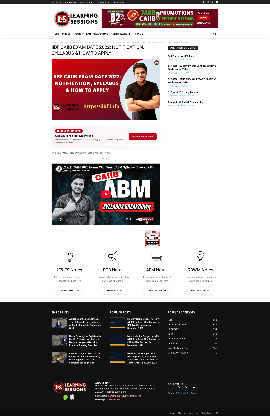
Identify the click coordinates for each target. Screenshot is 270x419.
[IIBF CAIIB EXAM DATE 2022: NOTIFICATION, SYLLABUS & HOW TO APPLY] (106, 119)
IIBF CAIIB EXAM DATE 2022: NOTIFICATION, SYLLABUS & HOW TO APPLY (91, 42)
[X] (212, 2)
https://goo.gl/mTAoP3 (179, 59)
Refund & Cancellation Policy (182, 393)
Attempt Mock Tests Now (181, 105)
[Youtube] (216, 2)
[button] (214, 34)
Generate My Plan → (142, 136)
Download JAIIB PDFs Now (181, 95)
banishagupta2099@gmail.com (124, 395)
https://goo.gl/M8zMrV (179, 72)
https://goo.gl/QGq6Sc (179, 85)
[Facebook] (203, 2)
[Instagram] (208, 2)
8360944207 (113, 399)
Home (54, 42)
